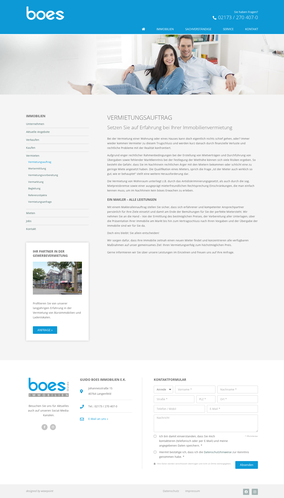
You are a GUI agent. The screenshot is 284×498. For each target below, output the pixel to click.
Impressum (192, 491)
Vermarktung (35, 182)
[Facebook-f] (45, 427)
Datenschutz (171, 491)
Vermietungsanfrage (40, 201)
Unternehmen (35, 124)
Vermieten (32, 155)
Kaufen (30, 147)
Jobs (28, 221)
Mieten (30, 213)
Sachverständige (198, 29)
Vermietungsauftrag (39, 162)
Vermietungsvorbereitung (43, 175)
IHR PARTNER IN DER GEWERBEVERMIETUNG (50, 253)
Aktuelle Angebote (38, 131)
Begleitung (34, 188)
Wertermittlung (37, 168)
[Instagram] (255, 492)
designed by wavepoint (39, 491)
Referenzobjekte (37, 195)
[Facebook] (246, 492)
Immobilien (165, 29)
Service (228, 29)
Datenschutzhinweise (218, 452)
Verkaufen (32, 139)
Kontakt (251, 29)
